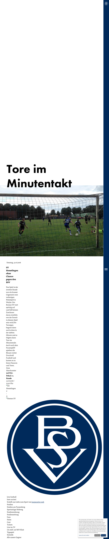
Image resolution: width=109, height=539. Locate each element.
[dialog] (93, 528)
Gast (9, 522)
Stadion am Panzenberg (16, 507)
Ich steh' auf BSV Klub (15, 530)
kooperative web (38, 502)
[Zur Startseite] (106, 3)
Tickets (9, 524)
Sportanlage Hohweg (15, 509)
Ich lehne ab (97, 535)
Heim (9, 519)
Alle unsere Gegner (14, 537)
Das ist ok (103, 535)
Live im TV (11, 527)
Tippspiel (10, 532)
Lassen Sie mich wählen (84, 535)
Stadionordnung (13, 512)
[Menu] (106, 269)
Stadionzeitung (13, 514)
